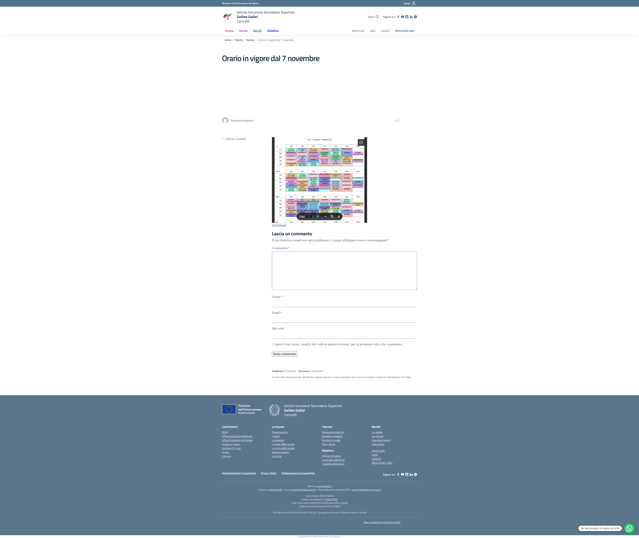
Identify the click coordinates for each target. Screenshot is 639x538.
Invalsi (225, 452)
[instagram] (406, 16)
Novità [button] (257, 30)
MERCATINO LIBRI (404, 31)
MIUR (225, 432)
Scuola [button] (229, 30)
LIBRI (372, 31)
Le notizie (377, 432)
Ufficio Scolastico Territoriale (237, 440)
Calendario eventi (381, 440)
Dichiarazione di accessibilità (298, 473)
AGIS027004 (331, 499)
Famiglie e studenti (332, 436)
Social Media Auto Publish (308, 536)
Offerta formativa (331, 456)
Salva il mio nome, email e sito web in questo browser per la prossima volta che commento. (339, 344)
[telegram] (415, 16)
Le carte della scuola (283, 448)
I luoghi (276, 436)
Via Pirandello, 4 (324, 486)
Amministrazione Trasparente (239, 473)
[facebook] (398, 16)
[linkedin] (411, 16)
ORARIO (385, 31)
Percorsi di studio (331, 440)
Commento (281, 248)
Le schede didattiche (333, 460)
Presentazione (280, 432)
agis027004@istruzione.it (303, 489)
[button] (629, 528)
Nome (277, 297)
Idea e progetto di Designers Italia (381, 522)
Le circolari (377, 436)
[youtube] (402, 16)
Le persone (278, 440)
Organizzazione (280, 452)
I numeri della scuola (283, 444)
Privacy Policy (269, 473)
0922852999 (275, 489)
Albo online (378, 444)
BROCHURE (358, 31)
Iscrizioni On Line (231, 448)
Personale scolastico (333, 432)
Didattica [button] (273, 30)
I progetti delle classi (333, 464)
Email (277, 313)
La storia (276, 456)
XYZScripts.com (335, 536)
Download (279, 225)
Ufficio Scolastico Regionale (237, 436)
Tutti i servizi (328, 444)
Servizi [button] (243, 30)
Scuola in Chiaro (231, 444)
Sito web (278, 328)
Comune (226, 456)
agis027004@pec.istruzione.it (366, 489)
